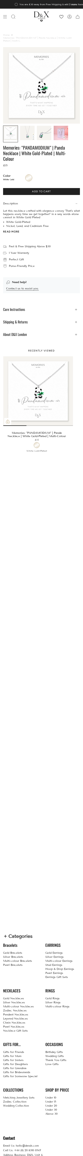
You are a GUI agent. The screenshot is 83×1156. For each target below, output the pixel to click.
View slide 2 (20, 425)
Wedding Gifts (54, 1056)
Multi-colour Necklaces (18, 1006)
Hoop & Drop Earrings (59, 969)
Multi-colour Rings (57, 1006)
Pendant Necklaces (15, 1014)
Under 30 (51, 1109)
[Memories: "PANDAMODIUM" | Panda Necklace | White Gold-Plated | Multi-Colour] (38, 391)
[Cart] (77, 17)
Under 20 (51, 1105)
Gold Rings (52, 998)
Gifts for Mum (12, 1056)
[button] (13, 17)
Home (6, 34)
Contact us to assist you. (22, 288)
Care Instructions (14, 309)
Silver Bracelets (13, 957)
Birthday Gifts (54, 1052)
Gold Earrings (54, 952)
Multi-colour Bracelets (17, 961)
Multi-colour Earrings (59, 961)
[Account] (69, 17)
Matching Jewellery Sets (19, 1097)
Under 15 (50, 1101)
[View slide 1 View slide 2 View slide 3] (38, 391)
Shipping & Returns (15, 322)
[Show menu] (5, 17)
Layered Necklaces (15, 1018)
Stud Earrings (53, 965)
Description (10, 203)
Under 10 (50, 1097)
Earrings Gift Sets (56, 977)
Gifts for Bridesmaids (16, 1072)
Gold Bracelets (12, 952)
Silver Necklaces (14, 1002)
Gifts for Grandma (14, 1068)
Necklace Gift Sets (15, 1030)
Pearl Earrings (54, 973)
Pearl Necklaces (13, 1026)
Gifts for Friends (13, 1052)
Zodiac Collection (14, 1101)
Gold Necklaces (13, 998)
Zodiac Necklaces (15, 1010)
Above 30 (51, 1113)
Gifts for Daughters (15, 1064)
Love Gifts (52, 1064)
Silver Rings (53, 1002)
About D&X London (15, 334)
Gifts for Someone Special (20, 1076)
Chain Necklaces (14, 1022)
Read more (11, 231)
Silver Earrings (54, 957)
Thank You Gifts (55, 1060)
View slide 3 (55, 425)
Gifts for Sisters (13, 1060)
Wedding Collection (16, 1105)
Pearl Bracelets (13, 965)
